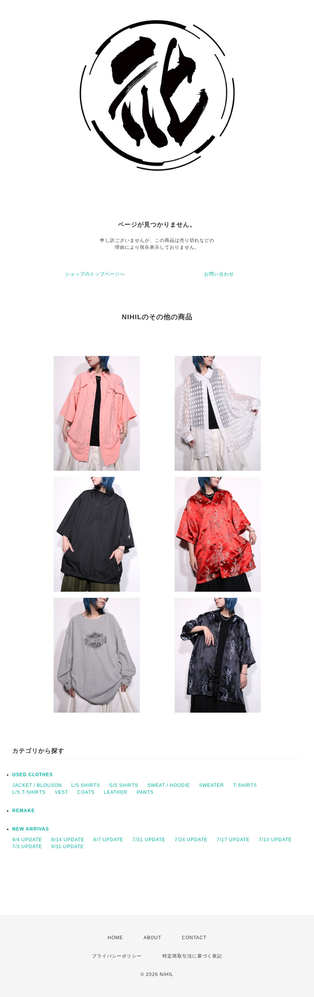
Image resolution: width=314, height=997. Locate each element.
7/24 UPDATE (191, 839)
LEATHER (116, 792)
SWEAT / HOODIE (168, 785)
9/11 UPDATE (67, 846)
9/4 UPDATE (27, 839)
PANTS (145, 792)
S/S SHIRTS (123, 785)
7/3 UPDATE (27, 846)
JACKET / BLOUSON (37, 785)
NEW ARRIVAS (30, 829)
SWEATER (211, 785)
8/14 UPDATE (67, 839)
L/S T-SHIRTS (29, 792)
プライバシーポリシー (117, 956)
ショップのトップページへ (95, 274)
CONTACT (194, 937)
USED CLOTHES (32, 774)
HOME (115, 937)
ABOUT (152, 937)
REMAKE (23, 810)
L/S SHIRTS (85, 785)
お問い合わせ (219, 274)
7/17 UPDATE (233, 839)
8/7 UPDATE (108, 839)
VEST (61, 792)
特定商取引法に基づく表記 (192, 956)
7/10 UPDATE (275, 839)
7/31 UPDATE (148, 839)
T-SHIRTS (245, 785)
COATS (86, 792)
